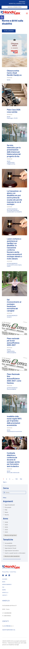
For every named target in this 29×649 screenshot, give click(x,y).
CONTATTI (4, 595)
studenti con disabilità (16, 211)
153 (16, 479)
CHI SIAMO (4, 579)
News (8, 80)
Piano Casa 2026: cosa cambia (14, 111)
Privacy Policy (5, 571)
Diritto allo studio (11, 210)
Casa (8, 118)
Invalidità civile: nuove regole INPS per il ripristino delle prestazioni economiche (14, 420)
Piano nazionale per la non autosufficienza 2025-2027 (13, 341)
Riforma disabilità (11, 352)
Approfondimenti (12, 209)
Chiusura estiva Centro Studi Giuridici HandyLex (14, 73)
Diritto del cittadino (17, 265)
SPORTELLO (5, 592)
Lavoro (9, 266)
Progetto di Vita (11, 164)
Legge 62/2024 (11, 162)
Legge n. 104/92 (13, 118)
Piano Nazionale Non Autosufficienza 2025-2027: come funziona (14, 378)
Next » (5, 482)
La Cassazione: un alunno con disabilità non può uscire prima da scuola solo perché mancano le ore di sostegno (14, 197)
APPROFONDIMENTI (7, 584)
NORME (4, 589)
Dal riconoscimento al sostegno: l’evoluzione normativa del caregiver (14, 305)
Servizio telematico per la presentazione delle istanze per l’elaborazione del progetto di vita (14, 150)
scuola (8, 211)
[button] (2, 17)
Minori (17, 210)
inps (8, 431)
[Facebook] (3, 575)
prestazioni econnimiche (15, 431)
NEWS (3, 581)
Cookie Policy (13, 571)
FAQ (3, 587)
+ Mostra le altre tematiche (11, 556)
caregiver (9, 265)
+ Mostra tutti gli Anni (10, 535)
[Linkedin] (9, 575)
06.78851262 (7, 626)
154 (21, 479)
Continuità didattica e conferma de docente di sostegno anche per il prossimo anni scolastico (13, 459)
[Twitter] (6, 575)
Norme (9, 350)
